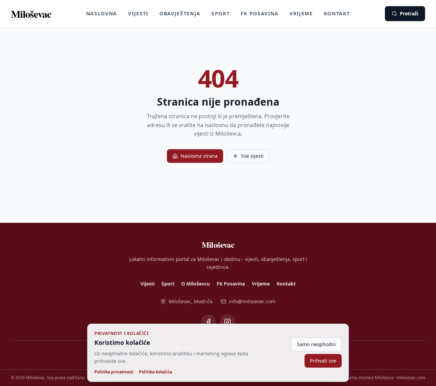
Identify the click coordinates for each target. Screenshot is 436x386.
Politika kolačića (155, 372)
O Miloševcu (195, 283)
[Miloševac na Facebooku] (208, 321)
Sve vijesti (252, 156)
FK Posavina (260, 13)
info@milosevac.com (252, 301)
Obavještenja (180, 13)
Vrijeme (301, 13)
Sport (221, 13)
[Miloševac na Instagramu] (227, 321)
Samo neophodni (316, 344)
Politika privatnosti (114, 372)
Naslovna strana (199, 156)
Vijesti (138, 13)
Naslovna (101, 13)
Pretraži (409, 13)
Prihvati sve (323, 360)
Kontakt (337, 13)
